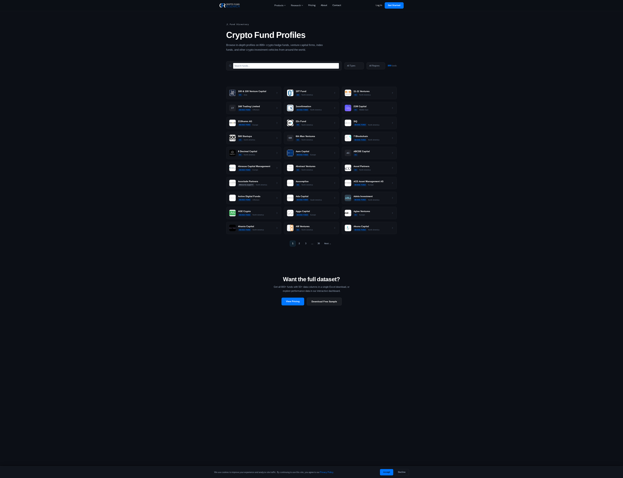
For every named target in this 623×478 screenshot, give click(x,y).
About (324, 5)
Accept (386, 472)
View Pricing (293, 301)
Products (278, 5)
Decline (401, 472)
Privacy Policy (326, 472)
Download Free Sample (324, 301)
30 (319, 243)
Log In (379, 5)
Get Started (394, 5)
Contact (336, 5)
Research (296, 5)
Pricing (312, 5)
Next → (327, 243)
